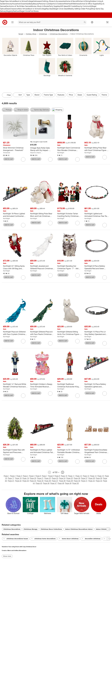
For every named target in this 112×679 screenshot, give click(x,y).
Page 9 (57, 476)
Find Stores (34, 11)
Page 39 (69, 481)
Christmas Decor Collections (51, 529)
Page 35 (40, 481)
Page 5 (32, 476)
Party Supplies (54, 6)
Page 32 (18, 481)
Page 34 (33, 481)
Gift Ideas (64, 6)
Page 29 (99, 478)
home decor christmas (70, 539)
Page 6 (38, 476)
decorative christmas (92, 539)
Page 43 (99, 481)
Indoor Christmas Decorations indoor (79, 529)
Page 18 (18, 478)
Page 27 (84, 478)
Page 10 (64, 476)
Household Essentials (20, 4)
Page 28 (91, 478)
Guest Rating (92, 95)
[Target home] (4, 22)
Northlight (60, 153)
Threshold (6, 153)
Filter (9, 95)
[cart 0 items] (107, 22)
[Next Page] (108, 95)
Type (28, 95)
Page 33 (25, 481)
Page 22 (47, 478)
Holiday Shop (31, 34)
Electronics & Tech (13, 6)
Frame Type (48, 95)
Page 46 (46, 483)
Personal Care (44, 4)
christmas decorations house (17, 539)
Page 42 (91, 481)
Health (70, 4)
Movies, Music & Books (40, 6)
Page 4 (25, 476)
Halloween (37, 1)
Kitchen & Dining (83, 1)
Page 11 (71, 476)
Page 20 (33, 478)
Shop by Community (84, 6)
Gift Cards (72, 6)
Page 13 (86, 476)
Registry (9, 11)
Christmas (43, 34)
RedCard (16, 11)
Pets (66, 4)
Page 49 (68, 483)
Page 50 (75, 483)
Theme (104, 95)
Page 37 (55, 481)
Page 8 (51, 476)
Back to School (21, 1)
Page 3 (19, 476)
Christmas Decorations (59, 34)
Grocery (9, 4)
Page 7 (44, 476)
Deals (8, 9)
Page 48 (61, 483)
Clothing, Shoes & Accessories (54, 1)
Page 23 (55, 478)
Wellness (76, 4)
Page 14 (93, 476)
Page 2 (13, 476)
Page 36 (47, 481)
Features (61, 95)
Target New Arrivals (7, 1)
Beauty (36, 4)
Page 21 (40, 478)
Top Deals (49, 9)
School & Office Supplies (89, 4)
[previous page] (49, 472)
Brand (37, 95)
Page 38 (62, 481)
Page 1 (6, 476)
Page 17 (11, 478)
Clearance (14, 9)
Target (20, 34)
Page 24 (62, 478)
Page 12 (78, 476)
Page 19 (25, 478)
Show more (7, 556)
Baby (31, 4)
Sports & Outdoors (57, 4)
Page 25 (69, 478)
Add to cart (8, 159)
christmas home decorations (45, 539)
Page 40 (77, 481)
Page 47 (53, 483)
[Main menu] (12, 22)
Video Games (25, 6)
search (85, 22)
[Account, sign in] (96, 22)
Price (71, 95)
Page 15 (100, 476)
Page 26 (77, 478)
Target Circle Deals (60, 9)
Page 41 (84, 481)
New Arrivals (23, 9)
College (30, 1)
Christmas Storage (30, 529)
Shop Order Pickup (83, 9)
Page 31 (11, 481)
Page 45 (39, 483)
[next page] (62, 472)
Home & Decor (71, 1)
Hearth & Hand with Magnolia (37, 153)
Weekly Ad (72, 9)
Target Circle (25, 11)
